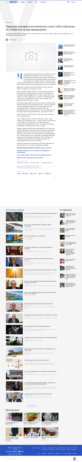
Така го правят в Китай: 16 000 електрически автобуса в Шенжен (34, 155)
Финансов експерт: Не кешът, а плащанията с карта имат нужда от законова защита (69, 97)
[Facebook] (76, 455)
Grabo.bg (57, 449)
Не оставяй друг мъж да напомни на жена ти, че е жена (70, 243)
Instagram (49, 173)
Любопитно (43, 2)
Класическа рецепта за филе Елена (49, 438)
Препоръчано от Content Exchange (52, 444)
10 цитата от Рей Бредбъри (31, 437)
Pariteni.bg (63, 449)
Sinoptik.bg (51, 449)
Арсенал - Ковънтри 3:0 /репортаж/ (70, 260)
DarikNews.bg (49, 447)
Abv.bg (33, 447)
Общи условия (51, 453)
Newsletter (26, 173)
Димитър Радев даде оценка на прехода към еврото (38, 303)
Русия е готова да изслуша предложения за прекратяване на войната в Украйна (40, 281)
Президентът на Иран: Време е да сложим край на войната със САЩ (70, 89)
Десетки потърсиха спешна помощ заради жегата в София (40, 270)
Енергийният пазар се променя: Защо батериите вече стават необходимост (69, 74)
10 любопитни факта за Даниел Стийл (12, 423)
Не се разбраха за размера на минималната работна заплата (38, 259)
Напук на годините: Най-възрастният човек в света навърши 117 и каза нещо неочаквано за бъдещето (70, 112)
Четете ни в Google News (16, 454)
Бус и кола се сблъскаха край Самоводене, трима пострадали (37, 225)
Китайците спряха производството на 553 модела (30, 157)
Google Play (39, 145)
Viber (20, 173)
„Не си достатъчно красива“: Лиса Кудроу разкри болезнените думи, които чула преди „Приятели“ (70, 252)
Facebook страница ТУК (45, 147)
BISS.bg (74, 447)
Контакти (74, 453)
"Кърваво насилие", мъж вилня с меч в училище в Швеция (40, 337)
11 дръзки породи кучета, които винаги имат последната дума (70, 222)
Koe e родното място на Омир (70, 236)
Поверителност (58, 453)
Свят (36, 2)
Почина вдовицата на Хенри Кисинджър (69, 66)
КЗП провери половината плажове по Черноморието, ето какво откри (40, 349)
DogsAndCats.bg (62, 447)
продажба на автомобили (22, 162)
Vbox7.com (38, 447)
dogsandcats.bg (66, 85)
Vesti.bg (13, 2)
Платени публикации (67, 453)
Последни (22, 2)
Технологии (8, 22)
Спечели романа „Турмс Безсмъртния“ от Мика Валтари (12, 439)
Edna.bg (68, 449)
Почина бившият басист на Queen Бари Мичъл (37, 326)
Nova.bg (55, 447)
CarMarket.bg (69, 447)
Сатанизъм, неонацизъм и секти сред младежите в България (38, 248)
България (30, 2)
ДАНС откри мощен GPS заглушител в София (69, 45)
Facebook (42, 173)
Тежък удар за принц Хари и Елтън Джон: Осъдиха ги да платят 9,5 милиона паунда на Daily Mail (39, 383)
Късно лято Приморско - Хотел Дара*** (35, 236)
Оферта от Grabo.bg (27, 237)
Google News (34, 173)
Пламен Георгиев (13, 39)
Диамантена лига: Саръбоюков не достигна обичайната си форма (70, 268)
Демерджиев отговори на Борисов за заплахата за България (40, 315)
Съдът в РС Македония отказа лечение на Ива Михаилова (40, 371)
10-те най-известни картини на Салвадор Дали (49, 423)
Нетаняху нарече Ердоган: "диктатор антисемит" (68, 60)
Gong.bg (43, 447)
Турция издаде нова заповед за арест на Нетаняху (38, 394)
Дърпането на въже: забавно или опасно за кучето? (70, 214)
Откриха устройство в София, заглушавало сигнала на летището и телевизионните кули (70, 276)
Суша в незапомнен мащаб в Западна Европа (70, 229)
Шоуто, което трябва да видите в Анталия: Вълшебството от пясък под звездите (40, 293)
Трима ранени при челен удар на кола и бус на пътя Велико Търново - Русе (70, 285)
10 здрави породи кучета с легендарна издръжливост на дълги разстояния (70, 82)
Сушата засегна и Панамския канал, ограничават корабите (40, 213)
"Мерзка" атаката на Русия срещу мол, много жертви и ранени (69, 53)
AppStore (45, 145)
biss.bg (65, 77)
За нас (38, 453)
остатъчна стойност (35, 162)
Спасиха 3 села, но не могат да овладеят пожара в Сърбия (69, 104)
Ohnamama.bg (45, 449)
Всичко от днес (32, 405)
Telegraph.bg (73, 449)
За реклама (44, 453)
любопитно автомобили (47, 162)
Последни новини (15, 210)
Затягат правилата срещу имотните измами (36, 360)
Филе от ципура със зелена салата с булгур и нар (31, 423)
